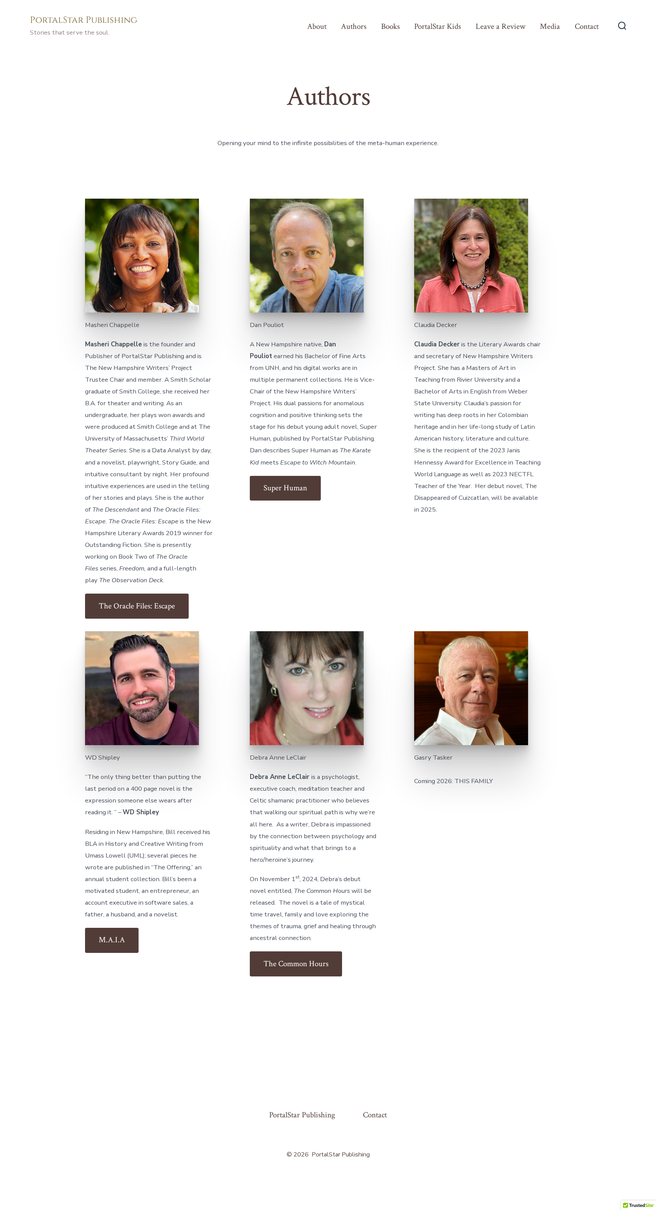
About (316, 26)
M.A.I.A (112, 940)
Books (390, 26)
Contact (587, 26)
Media (550, 26)
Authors (353, 26)
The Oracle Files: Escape (137, 606)
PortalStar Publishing (302, 1115)
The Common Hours (295, 964)
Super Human (285, 488)
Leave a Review (500, 26)
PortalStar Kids (437, 26)
